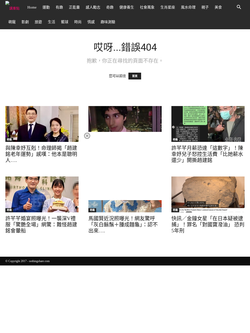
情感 (91, 22)
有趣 (59, 7)
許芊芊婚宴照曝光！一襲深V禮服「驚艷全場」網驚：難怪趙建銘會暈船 (41, 224)
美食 (218, 7)
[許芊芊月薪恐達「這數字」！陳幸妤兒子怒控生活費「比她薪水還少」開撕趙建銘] (208, 124)
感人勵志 (93, 7)
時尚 (78, 22)
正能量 (74, 7)
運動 (46, 7)
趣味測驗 (108, 22)
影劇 (25, 22)
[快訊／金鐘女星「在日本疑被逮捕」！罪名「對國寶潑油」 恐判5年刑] (208, 194)
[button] (239, 7)
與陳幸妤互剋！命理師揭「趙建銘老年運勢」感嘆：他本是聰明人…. (41, 154)
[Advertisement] (125, 166)
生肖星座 (167, 7)
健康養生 (126, 7)
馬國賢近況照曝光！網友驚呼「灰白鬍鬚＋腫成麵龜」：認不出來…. (123, 224)
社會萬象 (147, 7)
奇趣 (110, 7)
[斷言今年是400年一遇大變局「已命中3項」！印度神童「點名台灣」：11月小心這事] (125, 124)
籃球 (64, 22)
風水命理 (188, 7)
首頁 (134, 76)
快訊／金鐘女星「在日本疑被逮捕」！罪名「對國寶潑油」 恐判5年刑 (207, 224)
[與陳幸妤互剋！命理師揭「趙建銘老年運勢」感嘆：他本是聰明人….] (42, 124)
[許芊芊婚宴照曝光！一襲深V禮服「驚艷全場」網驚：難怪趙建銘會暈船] (42, 194)
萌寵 (12, 22)
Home (32, 7)
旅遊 (38, 22)
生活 (51, 22)
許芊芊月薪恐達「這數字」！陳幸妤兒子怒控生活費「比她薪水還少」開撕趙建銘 (207, 154)
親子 (205, 7)
